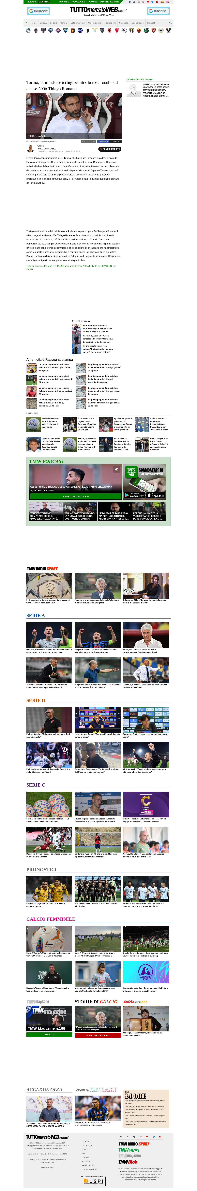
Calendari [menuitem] (123, 23)
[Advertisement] (148, 193)
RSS (83, 1153)
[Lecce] (102, 30)
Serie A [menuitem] (43, 23)
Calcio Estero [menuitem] (94, 23)
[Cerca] (170, 23)
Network (32, 2)
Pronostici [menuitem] (152, 23)
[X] (134, 2)
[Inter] (80, 30)
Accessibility (87, 1161)
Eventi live (44, 2)
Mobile (85, 1150)
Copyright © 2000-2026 (37, 1159)
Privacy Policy (88, 1165)
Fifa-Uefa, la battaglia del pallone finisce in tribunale (146, 1106)
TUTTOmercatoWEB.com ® (56, 1159)
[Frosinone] (65, 30)
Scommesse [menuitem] (138, 23)
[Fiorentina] (58, 30)
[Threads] (139, 2)
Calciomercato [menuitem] (78, 23)
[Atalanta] (29, 30)
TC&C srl (38, 1143)
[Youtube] (148, 2)
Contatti (86, 1158)
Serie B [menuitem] (53, 23)
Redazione (86, 1142)
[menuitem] (26, 23)
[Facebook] (130, 2)
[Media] (157, 2)
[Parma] (132, 30)
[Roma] (139, 30)
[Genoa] (73, 30)
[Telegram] (152, 2)
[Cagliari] (43, 30)
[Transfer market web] (167, 2)
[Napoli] (124, 30)
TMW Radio (64, 2)
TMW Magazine (78, 2)
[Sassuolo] (146, 30)
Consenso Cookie (89, 1169)
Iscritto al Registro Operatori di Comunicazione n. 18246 (47, 1154)
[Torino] (154, 30)
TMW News (92, 2)
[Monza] (117, 30)
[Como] (51, 30)
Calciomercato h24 (109, 2)
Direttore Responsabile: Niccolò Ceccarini (47, 1148)
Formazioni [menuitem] (110, 23)
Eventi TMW (87, 1146)
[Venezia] (168, 30)
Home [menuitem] (33, 23)
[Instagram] (143, 2)
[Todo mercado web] (162, 2)
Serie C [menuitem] (63, 23)
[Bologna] (36, 30)
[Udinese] (161, 30)
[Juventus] (87, 30)
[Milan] (109, 30)
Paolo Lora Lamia (46, 149)
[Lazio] (95, 30)
